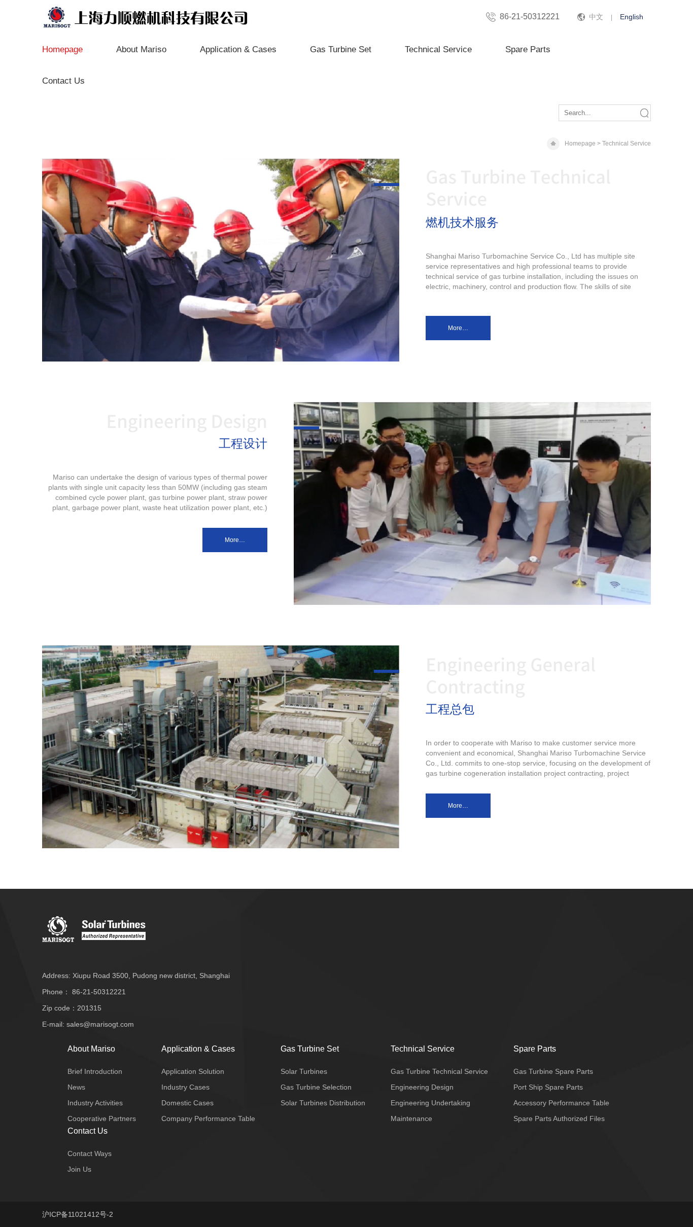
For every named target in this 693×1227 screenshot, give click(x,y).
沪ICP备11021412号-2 (77, 1214)
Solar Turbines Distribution (323, 1103)
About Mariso (141, 49)
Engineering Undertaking (430, 1103)
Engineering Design (422, 1087)
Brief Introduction (94, 1071)
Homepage (62, 49)
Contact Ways (89, 1153)
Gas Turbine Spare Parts (553, 1071)
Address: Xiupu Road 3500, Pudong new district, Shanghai (136, 975)
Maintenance (411, 1118)
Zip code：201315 (71, 1008)
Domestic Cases (187, 1103)
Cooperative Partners (101, 1118)
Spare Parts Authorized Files (559, 1118)
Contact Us (63, 81)
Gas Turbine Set (340, 49)
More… (458, 328)
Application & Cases (238, 49)
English (631, 17)
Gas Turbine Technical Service (439, 1071)
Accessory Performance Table (561, 1103)
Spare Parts (527, 49)
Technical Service (438, 49)
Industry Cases (185, 1087)
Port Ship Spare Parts (548, 1087)
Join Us (79, 1169)
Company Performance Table (208, 1118)
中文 (596, 17)
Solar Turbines (304, 1071)
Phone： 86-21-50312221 (84, 992)
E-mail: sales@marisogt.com (88, 1024)
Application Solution (192, 1071)
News (76, 1087)
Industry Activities (95, 1103)
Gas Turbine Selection (316, 1087)
